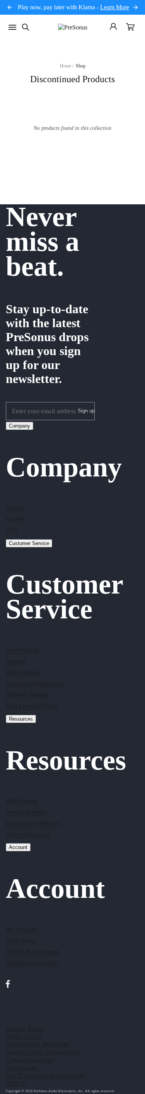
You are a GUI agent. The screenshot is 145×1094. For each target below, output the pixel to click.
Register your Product (32, 962)
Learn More (114, 7)
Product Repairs (25, 812)
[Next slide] (135, 7)
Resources (21, 719)
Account (18, 847)
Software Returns (27, 694)
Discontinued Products (33, 823)
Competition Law (29, 1060)
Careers (15, 519)
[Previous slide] (9, 7)
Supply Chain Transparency (43, 1052)
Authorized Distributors (34, 683)
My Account (21, 929)
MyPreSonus (22, 800)
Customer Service (29, 543)
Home (65, 66)
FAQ (12, 530)
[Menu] (12, 27)
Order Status (21, 940)
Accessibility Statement (37, 1044)
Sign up (86, 411)
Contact (15, 508)
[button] (130, 27)
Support (15, 661)
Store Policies (22, 650)
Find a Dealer (22, 672)
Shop (80, 66)
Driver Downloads (28, 834)
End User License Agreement (45, 1075)
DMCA (16, 1083)
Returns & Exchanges (32, 951)
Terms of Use (24, 1036)
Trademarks (21, 1068)
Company (19, 426)
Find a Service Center (32, 705)
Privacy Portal (25, 1028)
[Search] (25, 27)
